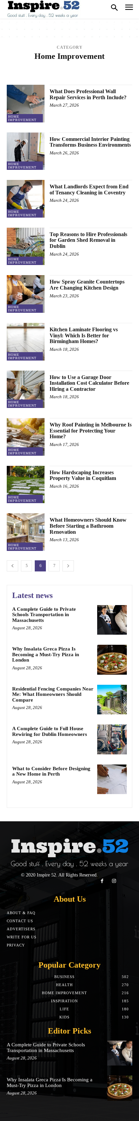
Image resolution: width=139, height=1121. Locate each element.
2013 (16, 65)
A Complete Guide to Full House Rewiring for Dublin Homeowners (49, 731)
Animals (83, 65)
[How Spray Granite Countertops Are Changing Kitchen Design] (26, 294)
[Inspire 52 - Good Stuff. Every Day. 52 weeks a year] (44, 9)
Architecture (111, 65)
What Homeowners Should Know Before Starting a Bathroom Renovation (88, 525)
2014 (28, 65)
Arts (25, 70)
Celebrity (76, 75)
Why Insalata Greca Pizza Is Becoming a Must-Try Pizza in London (45, 654)
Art (12, 70)
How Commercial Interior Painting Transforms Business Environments (90, 142)
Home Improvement (22, 118)
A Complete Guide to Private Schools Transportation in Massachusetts (44, 614)
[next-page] (68, 565)
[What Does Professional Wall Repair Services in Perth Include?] (26, 103)
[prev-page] (12, 565)
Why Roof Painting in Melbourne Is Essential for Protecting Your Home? (91, 430)
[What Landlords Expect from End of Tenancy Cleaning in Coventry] (26, 199)
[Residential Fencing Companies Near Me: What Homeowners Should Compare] (112, 699)
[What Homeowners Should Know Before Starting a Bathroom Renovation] (26, 532)
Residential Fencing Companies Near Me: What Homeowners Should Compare (52, 694)
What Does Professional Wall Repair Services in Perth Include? (88, 94)
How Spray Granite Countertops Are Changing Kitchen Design (87, 285)
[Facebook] (102, 881)
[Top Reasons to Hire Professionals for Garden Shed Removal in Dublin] (26, 246)
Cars (56, 75)
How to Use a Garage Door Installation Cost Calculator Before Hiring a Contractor (89, 383)
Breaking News (70, 70)
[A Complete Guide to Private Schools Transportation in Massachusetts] (112, 620)
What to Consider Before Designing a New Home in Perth (51, 771)
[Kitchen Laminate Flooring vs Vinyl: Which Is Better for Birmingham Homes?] (26, 342)
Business (99, 70)
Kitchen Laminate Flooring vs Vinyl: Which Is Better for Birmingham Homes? (84, 335)
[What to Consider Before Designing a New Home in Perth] (112, 779)
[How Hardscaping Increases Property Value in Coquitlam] (26, 484)
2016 (53, 65)
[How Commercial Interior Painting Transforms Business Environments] (26, 151)
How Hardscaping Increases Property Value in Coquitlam (83, 475)
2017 (66, 65)
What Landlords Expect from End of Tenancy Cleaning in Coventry (89, 189)
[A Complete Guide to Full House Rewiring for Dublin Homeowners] (112, 739)
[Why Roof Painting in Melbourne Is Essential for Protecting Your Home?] (26, 437)
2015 (41, 65)
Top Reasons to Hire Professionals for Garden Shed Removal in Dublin (88, 240)
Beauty (42, 70)
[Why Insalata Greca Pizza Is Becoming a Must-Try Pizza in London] (112, 659)
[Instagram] (114, 881)
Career (121, 70)
